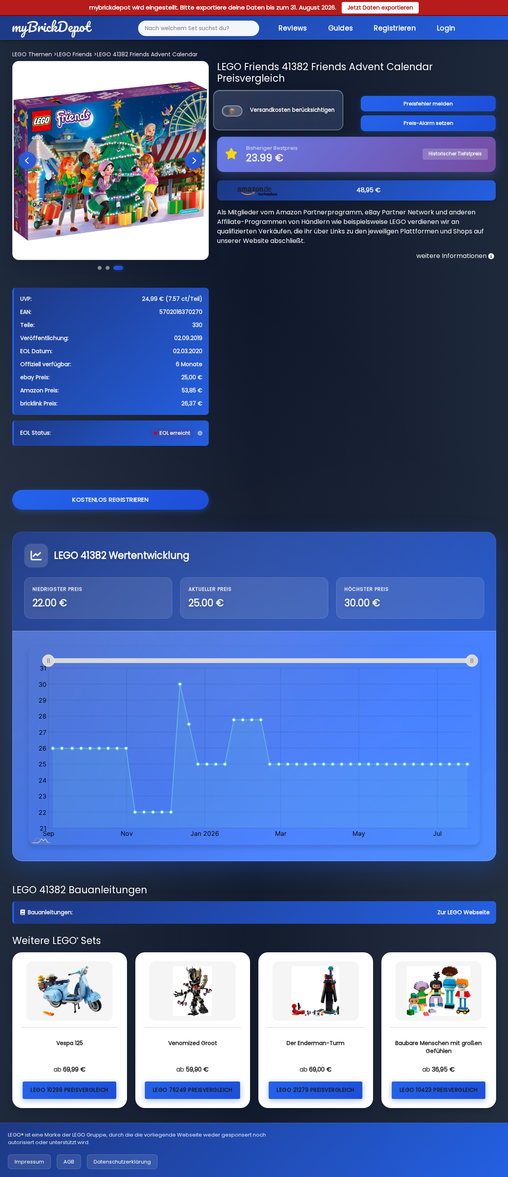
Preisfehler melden (428, 103)
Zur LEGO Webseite (463, 912)
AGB (69, 1162)
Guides (340, 28)
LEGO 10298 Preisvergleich (69, 1090)
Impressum (29, 1162)
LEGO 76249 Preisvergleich (193, 1090)
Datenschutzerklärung (122, 1162)
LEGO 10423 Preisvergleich (439, 1090)
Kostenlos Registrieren (110, 499)
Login (446, 28)
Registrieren (395, 28)
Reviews (293, 28)
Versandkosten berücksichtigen (292, 110)
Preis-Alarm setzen (428, 123)
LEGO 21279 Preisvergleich (315, 1090)
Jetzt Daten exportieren (380, 7)
